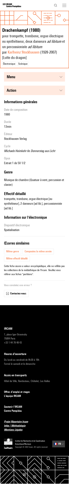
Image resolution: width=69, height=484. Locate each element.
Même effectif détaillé (17, 258)
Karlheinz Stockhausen (24, 52)
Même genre (12, 251)
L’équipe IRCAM (12, 396)
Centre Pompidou (13, 410)
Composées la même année (38, 251)
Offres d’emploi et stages (17, 391)
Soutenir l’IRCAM (13, 406)
